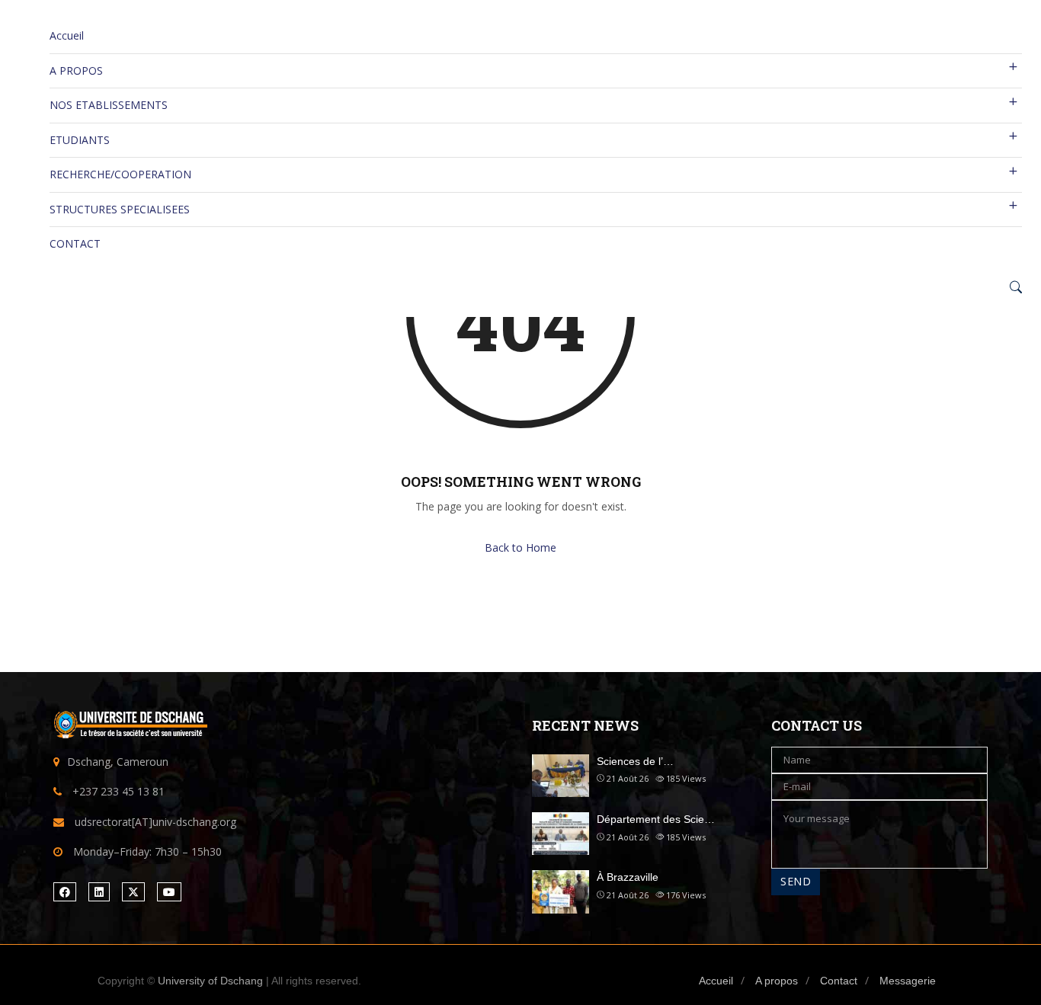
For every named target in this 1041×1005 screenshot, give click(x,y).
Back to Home (520, 547)
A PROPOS (76, 70)
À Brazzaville (627, 877)
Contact (838, 981)
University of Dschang (210, 981)
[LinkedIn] (99, 891)
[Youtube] (169, 891)
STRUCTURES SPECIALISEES (120, 209)
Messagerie (907, 981)
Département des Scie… (656, 819)
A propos (776, 981)
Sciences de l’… (635, 761)
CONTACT (75, 243)
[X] (133, 891)
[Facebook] (64, 891)
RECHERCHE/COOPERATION (120, 174)
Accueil (67, 35)
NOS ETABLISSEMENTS (109, 105)
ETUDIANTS (80, 140)
